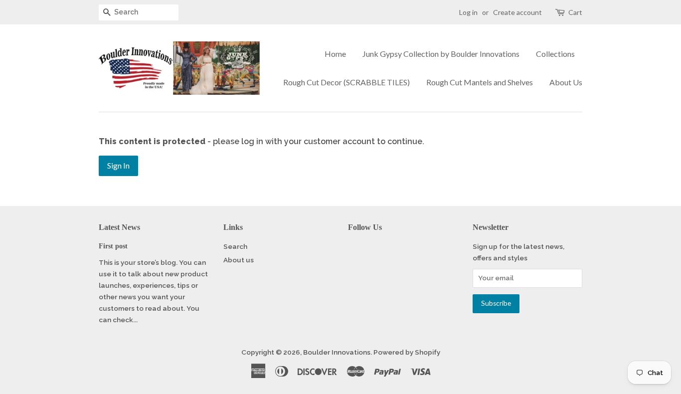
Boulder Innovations (336, 352)
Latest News (119, 227)
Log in (468, 12)
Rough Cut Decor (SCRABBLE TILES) (346, 82)
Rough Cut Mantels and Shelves (479, 82)
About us (238, 260)
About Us (565, 82)
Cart (575, 12)
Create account (517, 12)
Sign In (118, 165)
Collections (555, 53)
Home (335, 53)
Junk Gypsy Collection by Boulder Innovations (440, 53)
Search (235, 246)
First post (113, 246)
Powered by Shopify (406, 352)
